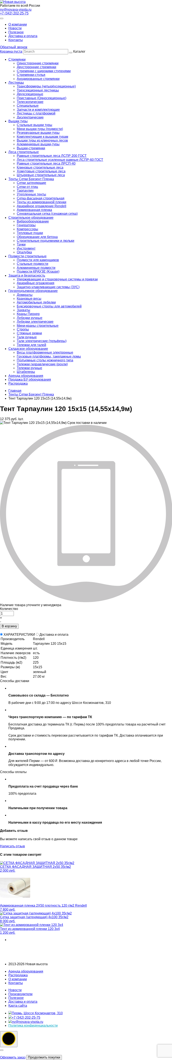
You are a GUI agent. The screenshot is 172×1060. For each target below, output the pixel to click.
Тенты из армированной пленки (41, 202)
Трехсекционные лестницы (38, 90)
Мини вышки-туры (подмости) (40, 129)
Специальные (28, 105)
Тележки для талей (31, 345)
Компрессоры (27, 229)
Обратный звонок (13, 47)
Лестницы (16, 82)
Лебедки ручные (29, 318)
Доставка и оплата (22, 36)
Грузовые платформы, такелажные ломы (49, 356)
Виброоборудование (33, 221)
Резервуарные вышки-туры (38, 132)
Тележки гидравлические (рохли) (42, 364)
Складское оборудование (28, 348)
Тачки (21, 244)
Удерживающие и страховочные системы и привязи (57, 279)
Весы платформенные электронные (45, 352)
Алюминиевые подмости (36, 268)
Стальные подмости (32, 264)
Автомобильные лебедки (36, 302)
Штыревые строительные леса (41, 175)
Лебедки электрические (35, 321)
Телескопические (30, 102)
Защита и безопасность (26, 275)
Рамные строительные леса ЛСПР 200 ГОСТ (52, 156)
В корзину (9, 626)
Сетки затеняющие (31, 183)
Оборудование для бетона (37, 237)
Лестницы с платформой (36, 113)
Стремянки (17, 59)
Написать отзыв (12, 846)
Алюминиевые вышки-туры (38, 144)
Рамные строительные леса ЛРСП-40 (46, 163)
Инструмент (26, 248)
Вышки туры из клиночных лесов (42, 140)
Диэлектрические (30, 117)
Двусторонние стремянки (36, 67)
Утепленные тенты (31, 194)
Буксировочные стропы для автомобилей (49, 306)
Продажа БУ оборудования (29, 379)
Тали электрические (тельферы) (41, 341)
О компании (17, 24)
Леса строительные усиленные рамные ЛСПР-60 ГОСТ (60, 159)
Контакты (15, 40)
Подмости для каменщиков (38, 260)
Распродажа (18, 383)
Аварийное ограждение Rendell (41, 206)
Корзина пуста (11, 51)
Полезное (16, 32)
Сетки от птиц (27, 187)
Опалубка (24, 252)
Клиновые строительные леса (40, 167)
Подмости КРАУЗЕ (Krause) (38, 271)
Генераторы (26, 225)
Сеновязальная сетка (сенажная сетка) (47, 213)
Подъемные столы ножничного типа (45, 360)
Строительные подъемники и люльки (45, 240)
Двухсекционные (30, 94)
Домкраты (25, 295)
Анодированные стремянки (38, 79)
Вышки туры (18, 121)
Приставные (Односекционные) (41, 98)
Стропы (23, 329)
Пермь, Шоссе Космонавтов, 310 (37, 1013)
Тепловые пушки (30, 233)
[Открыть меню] (1, 18)
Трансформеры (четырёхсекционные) (46, 86)
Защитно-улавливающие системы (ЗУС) (48, 287)
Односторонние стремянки (38, 63)
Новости (15, 28)
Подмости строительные (27, 256)
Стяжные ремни (29, 333)
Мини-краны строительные (38, 325)
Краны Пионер (28, 314)
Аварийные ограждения (35, 283)
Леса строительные (23, 152)
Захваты (23, 310)
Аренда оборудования (25, 376)
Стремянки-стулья (31, 75)
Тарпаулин (25, 190)
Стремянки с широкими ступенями (44, 71)
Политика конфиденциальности (33, 1025)
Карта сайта (17, 1005)
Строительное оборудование (30, 217)
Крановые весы (29, 298)
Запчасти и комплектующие (38, 109)
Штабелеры (26, 372)
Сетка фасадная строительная (40, 198)
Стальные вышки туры (34, 125)
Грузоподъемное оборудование (33, 291)
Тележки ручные (29, 368)
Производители (20, 994)
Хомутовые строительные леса (41, 171)
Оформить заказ (12, 1057)
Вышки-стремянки (31, 148)
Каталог (55, 217)
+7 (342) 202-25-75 (14, 13)
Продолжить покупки (44, 1057)
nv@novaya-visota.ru (15, 9)
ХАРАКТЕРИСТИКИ (19, 634)
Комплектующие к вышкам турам (42, 136)
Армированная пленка (34, 210)
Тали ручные (27, 337)
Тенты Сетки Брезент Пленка (31, 179)
